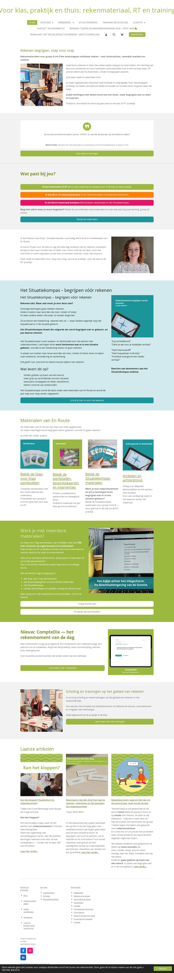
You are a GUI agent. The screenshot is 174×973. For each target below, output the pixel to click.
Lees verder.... (140, 866)
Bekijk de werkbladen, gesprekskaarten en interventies (66, 481)
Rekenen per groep (82, 896)
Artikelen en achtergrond (132, 477)
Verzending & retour (82, 899)
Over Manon (79, 912)
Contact (77, 922)
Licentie (77, 906)
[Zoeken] (114, 34)
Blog (26, 895)
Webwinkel (78, 893)
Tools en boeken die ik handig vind (29, 925)
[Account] (106, 34)
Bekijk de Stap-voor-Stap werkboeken (31, 478)
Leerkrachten (49, 893)
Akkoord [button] (163, 968)
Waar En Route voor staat (84, 915)
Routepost (28, 917)
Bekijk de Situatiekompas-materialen (98, 478)
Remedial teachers (51, 899)
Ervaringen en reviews (83, 919)
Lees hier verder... (29, 851)
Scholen (46, 896)
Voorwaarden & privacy (83, 909)
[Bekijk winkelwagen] (122, 34)
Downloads (78, 902)
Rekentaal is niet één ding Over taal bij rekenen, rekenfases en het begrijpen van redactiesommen (85, 803)
